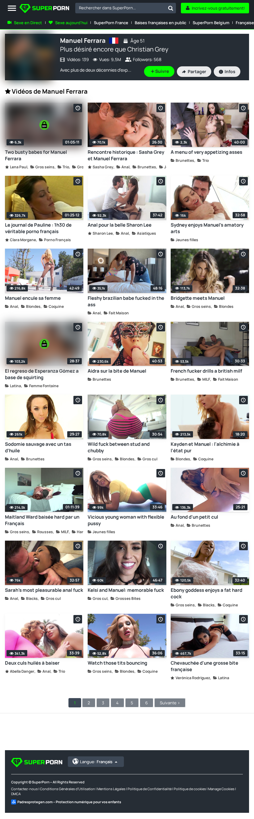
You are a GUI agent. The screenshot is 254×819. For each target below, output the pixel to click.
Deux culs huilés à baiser (32, 663)
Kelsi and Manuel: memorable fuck (126, 590)
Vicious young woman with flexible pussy (126, 520)
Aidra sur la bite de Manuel (117, 371)
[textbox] (120, 8)
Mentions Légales (111, 788)
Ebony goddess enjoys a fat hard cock (206, 593)
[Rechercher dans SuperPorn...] (170, 8)
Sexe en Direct (28, 22)
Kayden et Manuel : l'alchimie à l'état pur (205, 447)
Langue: (96, 761)
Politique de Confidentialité (150, 788)
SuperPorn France (111, 22)
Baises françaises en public (160, 22)
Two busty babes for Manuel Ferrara (36, 155)
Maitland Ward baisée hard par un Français (42, 520)
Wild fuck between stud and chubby (119, 447)
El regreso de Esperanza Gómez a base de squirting (42, 374)
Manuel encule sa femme (33, 298)
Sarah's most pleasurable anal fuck (44, 590)
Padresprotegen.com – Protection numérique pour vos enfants (69, 801)
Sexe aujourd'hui (71, 22)
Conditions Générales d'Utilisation (67, 788)
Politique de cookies (190, 788)
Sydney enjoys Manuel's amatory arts (207, 228)
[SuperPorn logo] (44, 9)
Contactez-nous (24, 788)
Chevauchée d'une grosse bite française (204, 666)
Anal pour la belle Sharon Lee (119, 225)
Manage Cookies (221, 788)
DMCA (16, 793)
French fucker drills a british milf (206, 371)
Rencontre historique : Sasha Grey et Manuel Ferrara (126, 155)
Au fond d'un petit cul (194, 517)
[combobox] (125, 8)
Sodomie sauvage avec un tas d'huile (38, 447)
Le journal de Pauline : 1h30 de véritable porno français (38, 228)
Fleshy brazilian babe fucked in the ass (126, 301)
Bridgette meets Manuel (198, 298)
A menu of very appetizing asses (206, 152)
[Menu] (12, 8)
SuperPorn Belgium (211, 22)
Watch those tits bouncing (117, 663)
